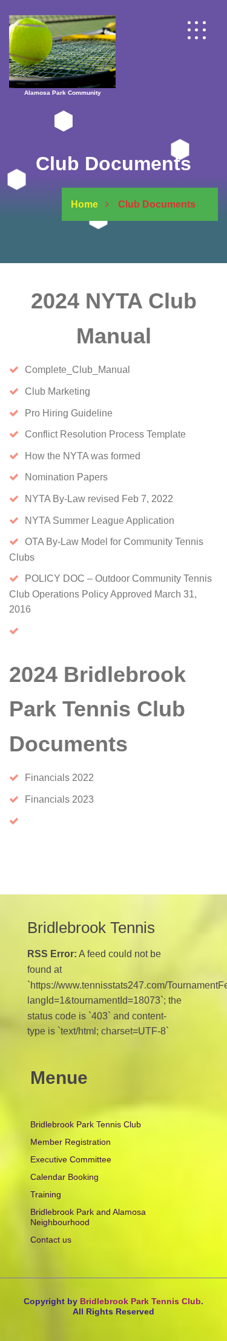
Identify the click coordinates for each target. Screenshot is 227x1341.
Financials (47, 799)
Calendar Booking (64, 1177)
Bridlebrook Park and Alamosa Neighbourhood (88, 1217)
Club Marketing (57, 391)
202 (79, 799)
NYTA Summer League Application (99, 520)
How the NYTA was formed (82, 456)
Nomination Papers (66, 477)
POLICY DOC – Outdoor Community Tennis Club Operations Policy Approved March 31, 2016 (110, 593)
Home (84, 204)
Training (45, 1194)
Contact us (50, 1239)
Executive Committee (70, 1159)
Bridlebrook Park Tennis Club (85, 1124)
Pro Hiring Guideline (69, 413)
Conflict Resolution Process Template (105, 434)
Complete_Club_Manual (77, 370)
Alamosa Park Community (62, 92)
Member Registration (70, 1142)
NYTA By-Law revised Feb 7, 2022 (99, 499)
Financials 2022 (59, 777)
